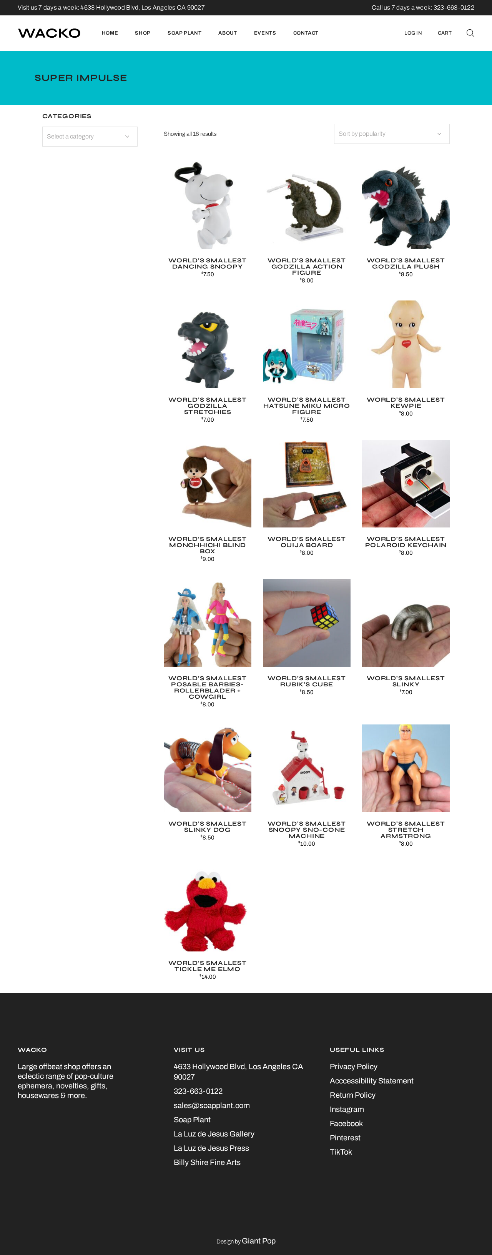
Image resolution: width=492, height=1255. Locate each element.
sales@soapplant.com (212, 1105)
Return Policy (353, 1095)
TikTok (341, 1152)
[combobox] (392, 134)
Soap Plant (192, 1119)
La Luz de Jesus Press (211, 1148)
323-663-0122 (198, 1091)
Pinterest (345, 1137)
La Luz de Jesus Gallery (214, 1134)
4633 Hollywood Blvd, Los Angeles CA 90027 (142, 7)
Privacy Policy (353, 1066)
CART (445, 33)
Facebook (346, 1123)
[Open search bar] (470, 33)
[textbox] (90, 136)
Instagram (347, 1109)
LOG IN (413, 33)
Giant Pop (259, 1241)
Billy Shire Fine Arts (207, 1162)
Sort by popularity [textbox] (362, 133)
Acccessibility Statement (372, 1080)
